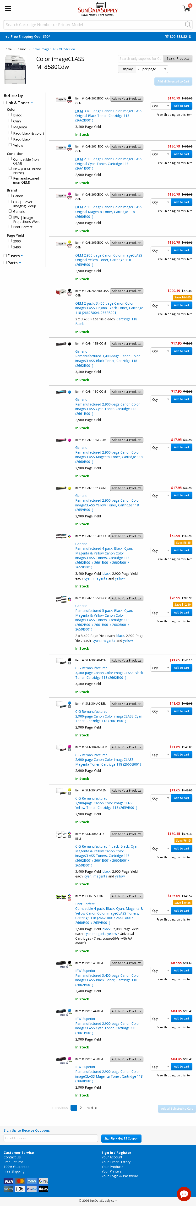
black (106, 573)
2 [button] (81, 1107)
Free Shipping (14, 1171)
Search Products (178, 58)
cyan (88, 578)
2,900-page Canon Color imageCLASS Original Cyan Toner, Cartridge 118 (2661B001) (108, 163)
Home (8, 49)
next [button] (90, 1107)
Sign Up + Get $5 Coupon (121, 1138)
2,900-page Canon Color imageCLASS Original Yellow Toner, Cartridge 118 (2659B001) (108, 260)
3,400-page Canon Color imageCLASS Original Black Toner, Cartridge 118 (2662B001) (108, 115)
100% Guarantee (16, 1166)
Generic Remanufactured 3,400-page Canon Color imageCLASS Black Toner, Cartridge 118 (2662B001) (107, 358)
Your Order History (116, 1162)
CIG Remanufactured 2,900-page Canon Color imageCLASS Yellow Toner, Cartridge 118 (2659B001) (106, 803)
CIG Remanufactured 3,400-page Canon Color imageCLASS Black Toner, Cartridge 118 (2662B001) (109, 673)
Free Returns (13, 1162)
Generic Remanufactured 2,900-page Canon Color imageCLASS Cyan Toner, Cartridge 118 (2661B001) (107, 406)
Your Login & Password (120, 1176)
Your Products (113, 1166)
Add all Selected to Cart (173, 81)
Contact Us (12, 1157)
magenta (100, 578)
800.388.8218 (180, 36)
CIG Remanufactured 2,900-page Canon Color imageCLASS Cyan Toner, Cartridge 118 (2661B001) (108, 716)
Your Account (112, 1157)
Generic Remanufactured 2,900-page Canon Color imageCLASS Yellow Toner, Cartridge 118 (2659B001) (107, 502)
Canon (22, 49)
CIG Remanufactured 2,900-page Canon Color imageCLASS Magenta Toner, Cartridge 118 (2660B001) (108, 760)
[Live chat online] (184, 1194)
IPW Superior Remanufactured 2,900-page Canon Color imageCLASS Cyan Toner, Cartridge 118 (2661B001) (107, 1025)
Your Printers (112, 1171)
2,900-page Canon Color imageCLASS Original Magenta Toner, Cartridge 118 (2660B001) (108, 212)
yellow (120, 578)
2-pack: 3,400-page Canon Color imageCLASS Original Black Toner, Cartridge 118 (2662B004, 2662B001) (109, 308)
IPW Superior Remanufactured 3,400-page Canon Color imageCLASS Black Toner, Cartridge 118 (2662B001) (107, 977)
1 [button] (74, 1107)
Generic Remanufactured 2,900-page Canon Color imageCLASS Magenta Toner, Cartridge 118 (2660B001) (109, 454)
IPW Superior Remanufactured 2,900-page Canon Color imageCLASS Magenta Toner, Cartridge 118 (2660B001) (109, 1073)
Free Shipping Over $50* (30, 36)
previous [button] (61, 1107)
